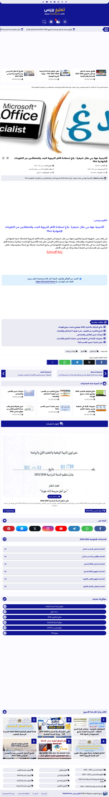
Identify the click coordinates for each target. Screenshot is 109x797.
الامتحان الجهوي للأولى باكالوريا (94, 579)
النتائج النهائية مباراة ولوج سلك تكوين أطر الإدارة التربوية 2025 (89, 754)
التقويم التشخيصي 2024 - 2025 (93, 774)
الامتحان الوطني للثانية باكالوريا (94, 586)
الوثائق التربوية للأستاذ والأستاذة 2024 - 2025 (91, 780)
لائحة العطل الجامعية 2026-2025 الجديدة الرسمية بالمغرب (19, 733)
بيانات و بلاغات (70, 351)
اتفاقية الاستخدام (23, 793)
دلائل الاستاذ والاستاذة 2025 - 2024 (92, 786)
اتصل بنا (35, 793)
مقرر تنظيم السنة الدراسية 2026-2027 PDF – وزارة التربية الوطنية (49, 73)
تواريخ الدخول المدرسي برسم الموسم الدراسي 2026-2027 (14, 73)
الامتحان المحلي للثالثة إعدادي (94, 564)
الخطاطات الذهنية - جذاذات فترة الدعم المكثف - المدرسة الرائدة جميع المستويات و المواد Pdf (89, 731)
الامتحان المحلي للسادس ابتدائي (94, 549)
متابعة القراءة (10, 511)
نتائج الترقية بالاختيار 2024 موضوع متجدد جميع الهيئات (80, 327)
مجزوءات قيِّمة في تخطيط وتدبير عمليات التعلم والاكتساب (80, 338)
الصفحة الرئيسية (103, 87)
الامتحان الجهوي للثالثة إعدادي (94, 571)
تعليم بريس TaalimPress (71, 793)
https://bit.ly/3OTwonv (46, 282)
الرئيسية (44, 793)
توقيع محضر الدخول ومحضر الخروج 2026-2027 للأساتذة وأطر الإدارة (64, 29)
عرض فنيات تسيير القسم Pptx (90, 342)
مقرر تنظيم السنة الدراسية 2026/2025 (54, 501)
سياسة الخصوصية (9, 793)
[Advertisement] (54, 50)
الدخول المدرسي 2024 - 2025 (94, 770)
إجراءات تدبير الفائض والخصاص (90, 335)
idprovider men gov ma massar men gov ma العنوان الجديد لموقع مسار (54, 754)
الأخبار (83, 351)
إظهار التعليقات (52, 424)
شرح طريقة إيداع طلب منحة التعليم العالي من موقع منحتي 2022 (14, 408)
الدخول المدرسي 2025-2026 (94, 511)
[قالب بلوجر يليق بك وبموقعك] (105, 793)
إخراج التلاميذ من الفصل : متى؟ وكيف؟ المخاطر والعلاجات (80, 331)
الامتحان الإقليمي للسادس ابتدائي (93, 556)
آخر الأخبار (93, 87)
